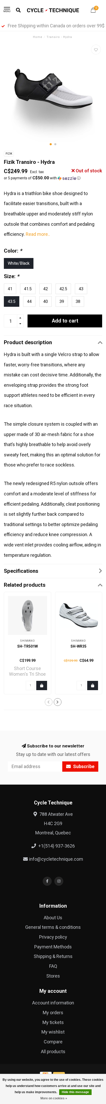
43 (81, 288)
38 (78, 301)
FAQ (53, 966)
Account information (53, 1002)
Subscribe (83, 766)
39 (61, 301)
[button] (51, 144)
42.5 (63, 288)
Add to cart (65, 321)
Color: (13, 251)
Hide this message (75, 1092)
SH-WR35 (78, 646)
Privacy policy (53, 937)
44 (29, 301)
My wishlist (53, 1032)
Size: (11, 276)
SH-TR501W (27, 646)
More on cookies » (53, 1098)
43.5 (11, 301)
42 (45, 288)
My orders (53, 1012)
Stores (53, 976)
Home (37, 37)
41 (10, 288)
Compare (53, 1041)
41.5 (28, 288)
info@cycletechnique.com (56, 859)
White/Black (19, 263)
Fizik (9, 153)
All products (53, 1051)
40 (45, 301)
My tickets (53, 1022)
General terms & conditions (53, 927)
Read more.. (38, 234)
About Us (53, 917)
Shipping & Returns (53, 956)
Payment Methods (53, 946)
